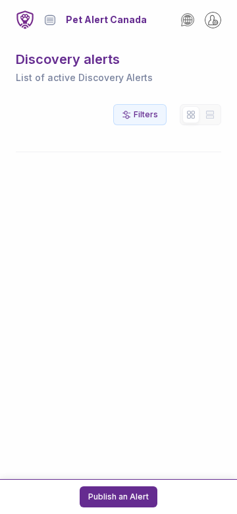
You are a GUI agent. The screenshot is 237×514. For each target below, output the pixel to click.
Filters (146, 114)
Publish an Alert (118, 496)
